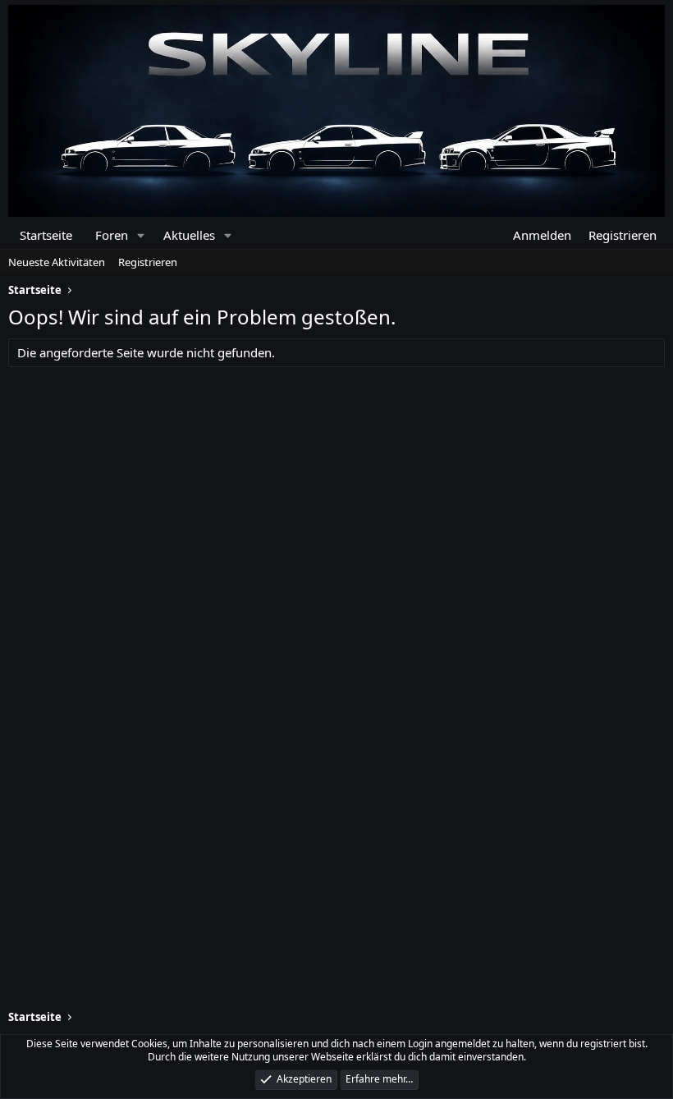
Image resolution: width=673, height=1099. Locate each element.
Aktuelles (189, 235)
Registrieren (147, 262)
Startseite (46, 235)
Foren (111, 235)
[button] (141, 235)
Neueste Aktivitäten (56, 262)
